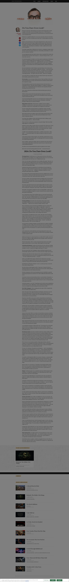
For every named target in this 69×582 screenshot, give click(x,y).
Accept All (59, 580)
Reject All (53, 580)
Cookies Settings (46, 580)
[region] (34, 580)
